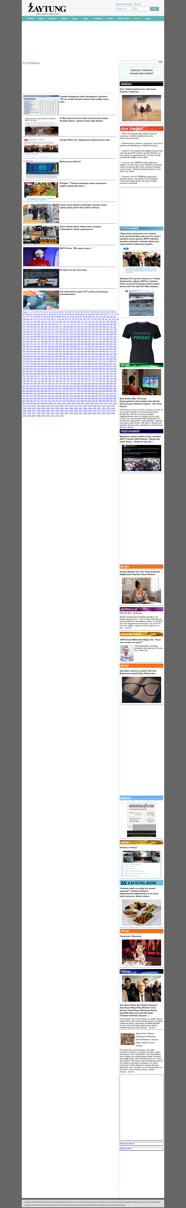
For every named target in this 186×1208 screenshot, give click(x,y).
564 (71, 361)
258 (93, 332)
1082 (57, 413)
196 (56, 327)
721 (74, 376)
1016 (29, 406)
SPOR (125, 365)
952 (64, 399)
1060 (48, 411)
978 (64, 401)
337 (96, 339)
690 (56, 374)
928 (71, 396)
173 (67, 324)
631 (31, 369)
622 (92, 366)
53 (63, 314)
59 (78, 314)
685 (38, 374)
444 (107, 349)
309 (89, 337)
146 (64, 322)
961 (96, 399)
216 (34, 329)
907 (89, 394)
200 (71, 327)
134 (116, 319)
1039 (43, 408)
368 (114, 342)
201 (74, 327)
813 (31, 386)
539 (74, 359)
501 (31, 356)
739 (45, 379)
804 (93, 384)
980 (71, 401)
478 (42, 354)
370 (27, 344)
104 (103, 317)
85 (50, 317)
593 (82, 364)
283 (89, 334)
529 (38, 359)
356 (71, 342)
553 (31, 361)
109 (27, 319)
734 (27, 379)
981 (74, 401)
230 (85, 329)
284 (93, 334)
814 (34, 386)
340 (107, 339)
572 (100, 361)
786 (27, 384)
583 (45, 364)
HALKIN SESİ (130, 634)
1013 (110, 403)
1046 (76, 408)
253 (74, 332)
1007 (83, 403)
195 (53, 327)
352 (56, 342)
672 (85, 371)
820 (56, 386)
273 (53, 334)
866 (34, 391)
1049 (90, 408)
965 (111, 399)
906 (85, 394)
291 (24, 337)
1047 (80, 408)
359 (82, 342)
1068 (85, 411)
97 (81, 317)
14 (55, 312)
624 (100, 366)
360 (85, 342)
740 (49, 379)
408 (71, 347)
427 (45, 349)
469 (103, 352)
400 (42, 347)
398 (34, 347)
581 (38, 364)
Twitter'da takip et (127, 1144)
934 (93, 396)
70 (107, 314)
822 (63, 386)
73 (115, 314)
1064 (66, 411)
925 (60, 396)
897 (53, 394)
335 (89, 339)
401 (45, 347)
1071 (99, 411)
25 (84, 312)
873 (60, 391)
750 (85, 379)
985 (89, 401)
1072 (104, 411)
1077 (34, 413)
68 (102, 314)
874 (64, 391)
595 (89, 364)
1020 (48, 406)
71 (110, 314)
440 (93, 349)
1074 (113, 411)
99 (86, 317)
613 (60, 366)
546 (100, 359)
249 (60, 332)
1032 (104, 406)
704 (107, 374)
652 (107, 369)
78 (31, 317)
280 (78, 334)
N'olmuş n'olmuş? (128, 847)
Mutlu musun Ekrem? (70, 161)
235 (103, 329)
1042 (57, 408)
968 (27, 401)
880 (85, 391)
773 (74, 381)
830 (92, 386)
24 (82, 312)
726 (92, 376)
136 (27, 322)
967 (24, 401)
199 (67, 327)
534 (56, 359)
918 (34, 396)
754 (100, 379)
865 (31, 391)
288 (107, 334)
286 (100, 334)
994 (27, 403)
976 (56, 401)
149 (74, 322)
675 (96, 371)
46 (44, 314)
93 (71, 317)
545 (96, 359)
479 (45, 354)
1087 (80, 413)
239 (24, 332)
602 (114, 364)
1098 (38, 416)
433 (67, 349)
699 (89, 374)
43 (37, 314)
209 (103, 327)
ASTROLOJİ (128, 609)
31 (100, 312)
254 (78, 332)
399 (38, 347)
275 (60, 334)
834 (107, 386)
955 (74, 399)
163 (31, 324)
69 (105, 314)
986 (93, 401)
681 (24, 374)
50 (55, 314)
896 (49, 394)
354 (64, 342)
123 (76, 319)
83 (44, 317)
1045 (71, 408)
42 (34, 314)
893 (38, 394)
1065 (71, 411)
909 (96, 394)
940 (114, 396)
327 (60, 339)
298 (49, 337)
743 (60, 379)
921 (45, 396)
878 (78, 391)
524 (114, 356)
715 (52, 376)
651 (103, 369)
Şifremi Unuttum (124, 4)
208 (100, 327)
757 (111, 379)
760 (27, 381)
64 (92, 314)
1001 (55, 403)
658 (34, 371)
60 (81, 314)
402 (49, 347)
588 (64, 364)
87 (55, 317)
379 (60, 344)
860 (107, 389)
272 (49, 334)
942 (27, 399)
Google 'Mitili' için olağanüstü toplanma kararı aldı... (85, 140)
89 (60, 317)
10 (45, 312)
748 (78, 379)
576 (114, 361)
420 (114, 347)
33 (105, 312)
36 (113, 312)
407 (67, 347)
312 (100, 337)
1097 (34, 416)
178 (85, 324)
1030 (94, 406)
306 (78, 337)
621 (89, 366)
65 (94, 314)
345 (31, 342)
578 (27, 364)
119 (62, 319)
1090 (94, 413)
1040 (48, 408)
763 (38, 381)
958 (85, 399)
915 (24, 396)
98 (84, 317)
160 (114, 322)
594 (85, 364)
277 (67, 334)
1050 (94, 408)
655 (24, 371)
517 (89, 356)
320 (34, 339)
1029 (90, 406)
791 (45, 384)
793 (53, 384)
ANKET (125, 842)
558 (49, 361)
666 (64, 371)
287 (103, 334)
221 (53, 329)
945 (38, 399)
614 (63, 366)
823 (67, 386)
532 (49, 359)
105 (107, 317)
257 (89, 332)
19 (69, 312)
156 (100, 322)
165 (38, 324)
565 (74, 361)
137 (31, 322)
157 (103, 322)
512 (71, 356)
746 (71, 379)
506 (49, 356)
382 (71, 344)
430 (56, 349)
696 (78, 374)
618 (78, 366)
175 (74, 324)
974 (49, 401)
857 (96, 389)
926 (64, 396)
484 (64, 354)
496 (107, 354)
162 (27, 324)
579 (31, 364)
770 (64, 381)
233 (96, 329)
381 (67, 344)
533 (53, 359)
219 (45, 329)
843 (45, 389)
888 (114, 391)
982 (78, 401)
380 (64, 344)
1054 (113, 408)
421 (24, 349)
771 (67, 381)
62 (86, 314)
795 (60, 384)
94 (73, 317)
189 (31, 327)
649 (96, 369)
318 (27, 339)
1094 (113, 413)
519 (96, 356)
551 (24, 361)
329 (67, 339)
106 (111, 317)
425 (38, 349)
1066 (76, 411)
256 (85, 332)
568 (85, 361)
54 (65, 314)
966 (114, 399)
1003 (64, 403)
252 (71, 332)
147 (67, 322)
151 (82, 322)
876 (71, 391)
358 (78, 342)
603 (24, 366)
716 (56, 376)
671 (82, 371)
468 (100, 352)
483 (60, 354)
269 (38, 334)
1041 (52, 408)
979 (67, 401)
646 (85, 369)
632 (34, 369)
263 (111, 332)
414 (92, 347)
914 (114, 394)
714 (49, 376)
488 (78, 354)
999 (45, 403)
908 (93, 394)
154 (93, 322)
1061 (52, 411)
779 (96, 381)
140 (42, 322)
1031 (99, 406)
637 (53, 369)
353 (60, 342)
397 (31, 347)
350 (49, 342)
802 (85, 384)
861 (111, 389)
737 (38, 379)
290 (114, 334)
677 (103, 371)
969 (31, 401)
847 (60, 389)
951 (60, 399)
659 (38, 371)
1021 (52, 406)
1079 (43, 413)
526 (27, 359)
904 (78, 394)
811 (24, 386)
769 (60, 381)
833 (103, 386)
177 (82, 324)
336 (93, 339)
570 (93, 361)
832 (100, 386)
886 (107, 391)
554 (34, 361)
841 (38, 389)
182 (100, 324)
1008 (87, 403)
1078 (38, 413)
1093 (108, 413)
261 (103, 332)
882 (93, 391)
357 (74, 342)
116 (52, 319)
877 (74, 391)
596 (93, 364)
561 (60, 361)
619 (82, 366)
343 (24, 342)
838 (27, 389)
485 (67, 354)
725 (89, 376)
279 (74, 334)
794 (56, 384)
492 (93, 354)
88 (58, 317)
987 (96, 401)
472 (114, 352)
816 (42, 386)
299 (53, 337)
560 (56, 361)
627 (111, 366)
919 (38, 396)
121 (69, 319)
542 (85, 359)
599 (103, 364)
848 (64, 389)
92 (68, 317)
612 (56, 366)
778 (93, 381)
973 (45, 401)
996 (34, 403)
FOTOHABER (129, 228)
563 (67, 361)
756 (107, 379)
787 (31, 384)
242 (34, 332)
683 (31, 374)
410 (78, 347)
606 (34, 366)
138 (34, 322)
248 (56, 332)
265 (24, 334)
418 (107, 347)
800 (78, 384)
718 (63, 376)
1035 (25, 408)
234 (100, 329)
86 (52, 317)
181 (96, 324)
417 (103, 347)
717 (60, 376)
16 (61, 312)
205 (89, 327)
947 (45, 399)
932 (85, 396)
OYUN (124, 931)
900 (64, 394)
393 (111, 344)
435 (74, 349)
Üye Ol (137, 4)
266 (27, 334)
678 (107, 371)
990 (107, 401)
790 (42, 384)
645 (82, 369)
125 (84, 319)
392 (107, 344)
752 (93, 379)
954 (71, 399)
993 (24, 403)
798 (71, 384)
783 (111, 381)
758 (114, 379)
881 (89, 391)
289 (111, 334)
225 (67, 329)
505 (45, 356)
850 (71, 389)
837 (24, 389)
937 (103, 396)
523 (111, 356)
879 (82, 391)
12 (50, 312)
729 (103, 376)
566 (78, 361)
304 (71, 337)
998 (42, 403)
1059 (43, 411)
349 (45, 342)
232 (93, 329)
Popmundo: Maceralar (131, 936)
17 (63, 312)
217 (38, 329)
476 (34, 354)
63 (89, 314)
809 (111, 384)
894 (42, 394)
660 (42, 371)
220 (49, 329)
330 (71, 339)
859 (103, 389)
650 (100, 369)
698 (85, 374)
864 (27, 391)
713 (45, 376)
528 (34, 359)
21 (74, 312)
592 (78, 364)
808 (107, 384)
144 (56, 322)
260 (100, 332)
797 (67, 384)
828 (85, 386)
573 (103, 361)
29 (95, 312)
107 (114, 317)
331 (74, 339)
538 (71, 359)
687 (45, 374)
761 (31, 381)
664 (56, 371)
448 (27, 352)
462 (78, 352)
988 (100, 401)
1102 (57, 416)
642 (71, 369)
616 (71, 366)
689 (53, 374)
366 (107, 342)
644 (78, 369)
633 (38, 369)
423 (31, 349)
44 (39, 314)
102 (96, 317)
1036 (29, 408)
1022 (57, 406)
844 (49, 389)
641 (67, 369)
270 (42, 334)
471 (111, 352)
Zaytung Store (126, 1148)
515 (82, 356)
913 (111, 394)
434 (71, 349)
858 (100, 389)
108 (24, 319)
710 (34, 376)
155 (96, 322)
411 (82, 347)
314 (107, 337)
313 (103, 337)
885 (103, 391)
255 (82, 332)
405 (60, 347)
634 (42, 369)
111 (34, 319)
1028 (85, 406)
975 (53, 401)
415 (96, 347)
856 (93, 389)
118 (59, 319)
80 (37, 317)
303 (67, 337)
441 (96, 349)
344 (27, 342)
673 (89, 371)
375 (45, 344)
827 (82, 386)
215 (31, 329)
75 (24, 317)
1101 (52, 416)
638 (56, 369)
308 (85, 337)
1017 (34, 406)
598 (100, 364)
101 (93, 317)
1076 (29, 413)
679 (111, 371)
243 (38, 332)
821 (60, 386)
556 (42, 361)
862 (114, 389)
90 (63, 317)
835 (111, 386)
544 (93, 359)
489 (82, 354)
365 (103, 342)
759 (24, 381)
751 (89, 379)
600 (107, 364)
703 (103, 374)
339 (103, 339)
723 (82, 376)
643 (74, 369)
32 (103, 312)
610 (49, 366)
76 (26, 317)
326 (56, 339)
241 (31, 332)
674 (93, 371)
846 (56, 389)
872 (56, 391)
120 (66, 319)
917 (31, 396)
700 (93, 374)
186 (114, 324)
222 (56, 329)
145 (60, 322)
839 (31, 389)
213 (24, 329)
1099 (43, 416)
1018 (38, 406)
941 (24, 399)
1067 (80, 411)
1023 (62, 406)
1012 (106, 403)
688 (49, 374)
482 (56, 354)
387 (89, 344)
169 (53, 324)
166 (42, 324)
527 (31, 359)
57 (73, 314)
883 (96, 391)
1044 (66, 408)
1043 (62, 408)
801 (82, 384)
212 (114, 327)
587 (60, 364)
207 (96, 327)
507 (53, 356)
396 (27, 347)
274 (56, 334)
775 (82, 381)
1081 (52, 413)
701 (96, 374)
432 (64, 349)
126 (87, 319)
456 (56, 352)
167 (45, 324)
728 (100, 376)
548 (107, 359)
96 (78, 317)
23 (79, 312)
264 (114, 332)
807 (103, 384)
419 (111, 347)
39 (26, 314)
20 (71, 312)
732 (114, 376)
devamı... (131, 427)
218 (42, 329)
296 (42, 337)
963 (103, 399)
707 (24, 376)
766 (49, 381)
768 (56, 381)
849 (67, 389)
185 (111, 324)
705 (111, 374)
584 (49, 364)
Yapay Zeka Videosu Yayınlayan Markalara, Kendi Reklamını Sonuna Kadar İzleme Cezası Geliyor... (147, 1039)
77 (29, 317)
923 (53, 396)
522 (107, 356)
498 (114, 354)
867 (38, 391)
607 (38, 366)
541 (82, 359)
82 (42, 317)
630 (27, 369)
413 (89, 347)
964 (107, 399)
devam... (129, 628)
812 (27, 386)
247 (53, 332)
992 (114, 401)
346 (34, 342)
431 (60, 349)
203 (82, 327)
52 (60, 314)
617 (74, 366)
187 (24, 327)
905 (82, 394)
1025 (71, 406)
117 (55, 319)
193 (45, 327)
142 (49, 322)
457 (60, 352)
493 (96, 354)
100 (89, 317)
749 (82, 379)
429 (53, 349)
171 (60, 324)
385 (82, 344)
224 (64, 329)
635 (45, 369)
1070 (94, 411)
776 (85, 381)
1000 (50, 403)
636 (49, 369)
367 (111, 342)
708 (27, 376)
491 (89, 354)
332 (78, 339)
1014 (115, 403)
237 (111, 329)
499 (24, 356)
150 (78, 322)
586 (56, 364)
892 (34, 394)
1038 (38, 408)
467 (96, 352)
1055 (25, 411)
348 (42, 342)
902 (71, 394)
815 (38, 386)
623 (96, 366)
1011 (101, 403)
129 (98, 319)
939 (111, 396)
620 (85, 366)
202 (78, 327)
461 (74, 352)
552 (27, 361)
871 (53, 391)
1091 (99, 413)
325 (53, 339)
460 (71, 352)
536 (64, 359)
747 (74, 379)
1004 (69, 403)
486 (71, 354)
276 (64, 334)
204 (85, 327)
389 (96, 344)
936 (100, 396)
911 (103, 394)
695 (74, 374)
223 (60, 329)
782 (107, 381)
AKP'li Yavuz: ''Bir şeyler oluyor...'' (76, 248)
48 (50, 314)
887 (111, 391)
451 (38, 352)
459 (67, 352)
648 (93, 369)
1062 (57, 411)
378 (56, 344)
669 (74, 371)
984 (85, 401)
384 (78, 344)
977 (60, 401)
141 (45, 322)
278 (71, 334)
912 (107, 394)
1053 (108, 408)
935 (96, 396)
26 (87, 312)
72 (112, 314)
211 (111, 327)
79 (34, 317)
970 (34, 401)
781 (103, 381)
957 (82, 399)
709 (31, 376)
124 (80, 319)
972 (42, 401)
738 (42, 379)
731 (111, 376)
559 (53, 361)
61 (84, 314)
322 (42, 339)
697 (82, 374)
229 (82, 329)
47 (47, 314)
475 (31, 354)
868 (42, 391)
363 (96, 342)
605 (31, 366)
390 (100, 344)
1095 (25, 416)
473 (24, 354)
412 (85, 347)
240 (27, 332)
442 (100, 349)
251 (67, 332)
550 (114, 359)
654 (114, 369)
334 (85, 339)
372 (34, 344)
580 (34, 364)
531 (45, 359)
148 (71, 322)
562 (64, 361)
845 (53, 389)
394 (114, 344)
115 (48, 319)
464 (85, 352)
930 (78, 396)
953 (67, 399)
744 (64, 379)
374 (42, 344)
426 (42, 349)
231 (89, 329)
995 (31, 403)
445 (111, 349)
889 (24, 394)
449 (31, 352)
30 (97, 312)
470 (107, 352)
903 (74, 394)
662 (49, 371)
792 (49, 384)
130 (102, 319)
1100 (48, 416)
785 (24, 384)
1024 (66, 406)
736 (34, 379)
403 (53, 347)
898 (56, 394)
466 (93, 352)
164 (34, 324)
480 (49, 354)
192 (42, 327)
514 (78, 356)
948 (49, 399)
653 (111, 369)
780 (100, 381)
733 (24, 379)
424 (34, 349)
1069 (90, 411)
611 (53, 366)
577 (24, 364)
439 (89, 349)
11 (48, 312)
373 (38, 344)
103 (100, 317)
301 (60, 337)
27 (89, 312)
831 (96, 386)
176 (78, 324)
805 (96, 384)
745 (67, 379)
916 (27, 396)
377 (53, 344)
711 (38, 376)
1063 (62, 411)
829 (89, 386)
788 (34, 384)
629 (24, 369)
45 (42, 314)
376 (49, 344)
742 (56, 379)
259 (96, 332)
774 (78, 381)
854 (85, 389)
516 (85, 356)
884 (100, 391)
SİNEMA (126, 84)
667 (67, 371)
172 (64, 324)
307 (82, 337)
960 (93, 399)
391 (103, 344)
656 (27, 371)
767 (53, 381)
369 (24, 344)
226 (71, 329)
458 (64, 352)
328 (64, 339)
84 (47, 317)
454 (49, 352)
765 (45, 381)
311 (96, 337)
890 (27, 394)
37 (116, 312)
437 (82, 349)
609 (45, 366)
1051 (99, 408)
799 (74, 384)
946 (42, 399)
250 (64, 332)
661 (45, 371)
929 (74, 396)
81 (39, 317)
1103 (61, 416)
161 (24, 324)
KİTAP (124, 665)
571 (96, 361)
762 (34, 381)
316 (114, 337)
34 (108, 312)
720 (71, 376)
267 (31, 334)
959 (89, 399)
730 (107, 376)
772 (71, 381)
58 (76, 314)
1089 (90, 413)
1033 (108, 406)
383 (74, 344)
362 (93, 342)
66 (97, 314)
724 (85, 376)
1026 (76, 406)
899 (60, 394)
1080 (48, 413)
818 (49, 386)
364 (100, 342)
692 (64, 374)
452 (42, 352)
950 (56, 399)
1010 (96, 403)
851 (74, 389)
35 (110, 312)
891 (31, 394)
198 (64, 327)
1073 (108, 411)
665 (60, 371)
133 (113, 319)
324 (49, 339)
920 (42, 396)
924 (56, 396)
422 (27, 349)
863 (24, 391)
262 (107, 332)
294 (34, 337)
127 (91, 319)
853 (82, 389)
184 (107, 324)
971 (38, 401)
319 (31, 339)
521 (103, 356)
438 (85, 349)
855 (89, 389)
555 (38, 361)
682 (27, 374)
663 (53, 371)
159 (111, 322)
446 (114, 349)
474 (27, 354)
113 (41, 319)
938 (107, 396)
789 (38, 384)
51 (58, 314)
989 (103, 401)
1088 (85, 413)
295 (38, 337)
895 (45, 394)
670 (78, 371)
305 (74, 337)
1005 (73, 403)
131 (106, 319)
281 (82, 334)
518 (92, 356)
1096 (29, 416)
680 (114, 371)
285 (96, 334)
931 (82, 396)
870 (49, 391)
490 (85, 354)
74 (118, 314)
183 (103, 324)
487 (74, 354)
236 (107, 329)
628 (114, 366)
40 (29, 314)
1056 (29, 411)
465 (89, 352)
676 (100, 371)
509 (60, 356)
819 (52, 386)
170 (56, 324)
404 (56, 347)
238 (114, 329)
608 (42, 366)
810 (114, 384)
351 (53, 342)
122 (73, 319)
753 (96, 379)
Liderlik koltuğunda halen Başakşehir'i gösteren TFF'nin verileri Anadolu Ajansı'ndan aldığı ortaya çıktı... (84, 99)
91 (65, 317)
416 (100, 347)
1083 (62, 413)
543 (89, 359)
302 (64, 337)
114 (45, 319)
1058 (38, 411)
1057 (34, 411)
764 (42, 381)
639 (60, 369)
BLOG (124, 566)
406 (64, 347)
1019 (43, 406)
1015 (25, 406)
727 (96, 376)
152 (85, 322)
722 (78, 376)
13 (53, 312)
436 (78, 349)
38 (24, 314)
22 (76, 312)
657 (31, 371)
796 (64, 384)
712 (42, 376)
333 (82, 339)
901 (67, 394)
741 (53, 379)
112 (38, 319)
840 (34, 389)
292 (27, 337)
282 (85, 334)
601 (111, 364)
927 (67, 396)
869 (45, 391)
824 (71, 386)
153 (89, 322)
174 (71, 324)
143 (53, 322)
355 (67, 342)
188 (27, 327)
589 (67, 364)
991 (111, 401)
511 (67, 356)
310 (93, 337)
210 (107, 327)
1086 (76, 413)
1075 (25, 413)
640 (64, 369)
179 (89, 324)
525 (24, 359)
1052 (104, 408)
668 (71, 371)
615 (67, 366)
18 (66, 312)
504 (42, 356)
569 (89, 361)
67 (99, 314)
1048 (85, 408)
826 (78, 386)
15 (58, 312)
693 (67, 374)
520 (100, 356)
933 (89, 396)
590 (71, 364)
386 (85, 344)
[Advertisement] (92, 39)
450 (34, 352)
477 (38, 354)
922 (49, 396)
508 (56, 356)
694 (71, 374)
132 (109, 319)
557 (45, 361)
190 (34, 327)
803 (89, 384)
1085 (71, 413)
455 (53, 352)
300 (56, 337)
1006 (78, 403)
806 (100, 384)
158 (107, 322)
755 (103, 379)
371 (31, 344)
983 (82, 401)
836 (114, 386)
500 (27, 356)
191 (38, 327)
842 (42, 389)
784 (114, 381)
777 (89, 381)
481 (53, 354)
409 (74, 347)
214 (27, 329)
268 (34, 334)
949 (53, 399)
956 (78, 399)
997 (38, 403)
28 (92, 312)
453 (45, 352)
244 (42, 332)
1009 (92, 403)
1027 (80, 406)
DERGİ (125, 798)
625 (103, 366)
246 (49, 332)
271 (45, 334)
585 (53, 364)
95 (76, 317)
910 (100, 394)
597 (96, 364)
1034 (113, 406)
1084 (66, 413)
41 (31, 314)
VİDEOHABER (130, 431)
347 (38, 342)
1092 (104, 413)
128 (95, 319)
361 (89, 342)
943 (31, 399)
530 (42, 359)
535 (60, 359)
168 (49, 324)
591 (74, 364)
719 (67, 376)
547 (103, 359)
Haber (125, 971)
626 (107, 366)
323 (45, 339)
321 (38, 339)
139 (38, 322)
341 (111, 339)
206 (93, 327)
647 (89, 369)
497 (111, 354)
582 (42, 364)
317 (24, 339)
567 (82, 361)
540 (78, 359)
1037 (34, 408)
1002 (59, 403)
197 (60, 327)
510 (64, 356)
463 (82, 352)
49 (52, 314)
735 (31, 379)
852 (78, 389)
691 (60, 374)
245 (45, 332)
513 (74, 356)
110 (31, 319)
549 (111, 359)
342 (114, 339)
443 (103, 349)
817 (45, 386)
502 (34, 356)
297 (45, 337)
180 (93, 324)
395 (24, 347)
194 (49, 327)
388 (93, 344)
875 (67, 391)
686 (42, 374)
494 (100, 354)
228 (78, 329)
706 (114, 374)
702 (100, 374)
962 (100, 399)
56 (71, 314)
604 (27, 366)
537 (67, 359)
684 (34, 374)
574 (107, 361)
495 (103, 354)
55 (68, 314)
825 (74, 386)
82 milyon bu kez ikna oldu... (74, 270)
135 (24, 322)
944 (34, 399)
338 (100, 339)
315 (111, 337)
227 (74, 329)
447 (24, 352)
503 (38, 356)
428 (49, 349)
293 (31, 337)
